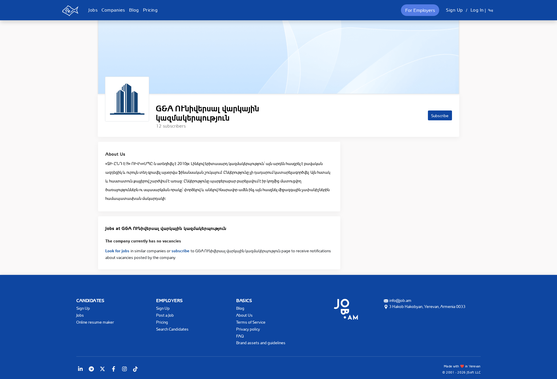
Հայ (490, 10)
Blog (134, 10)
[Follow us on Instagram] (124, 369)
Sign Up (454, 10)
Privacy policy (248, 329)
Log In (477, 10)
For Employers (420, 10)
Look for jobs (118, 250)
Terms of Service (250, 322)
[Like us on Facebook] (113, 369)
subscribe (181, 250)
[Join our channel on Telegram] (91, 369)
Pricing (150, 10)
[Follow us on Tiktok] (135, 369)
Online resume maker (95, 322)
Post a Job (165, 315)
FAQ (240, 335)
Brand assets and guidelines (260, 342)
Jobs (92, 10)
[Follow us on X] (102, 369)
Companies (113, 10)
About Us (244, 315)
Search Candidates (172, 329)
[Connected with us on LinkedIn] (80, 369)
